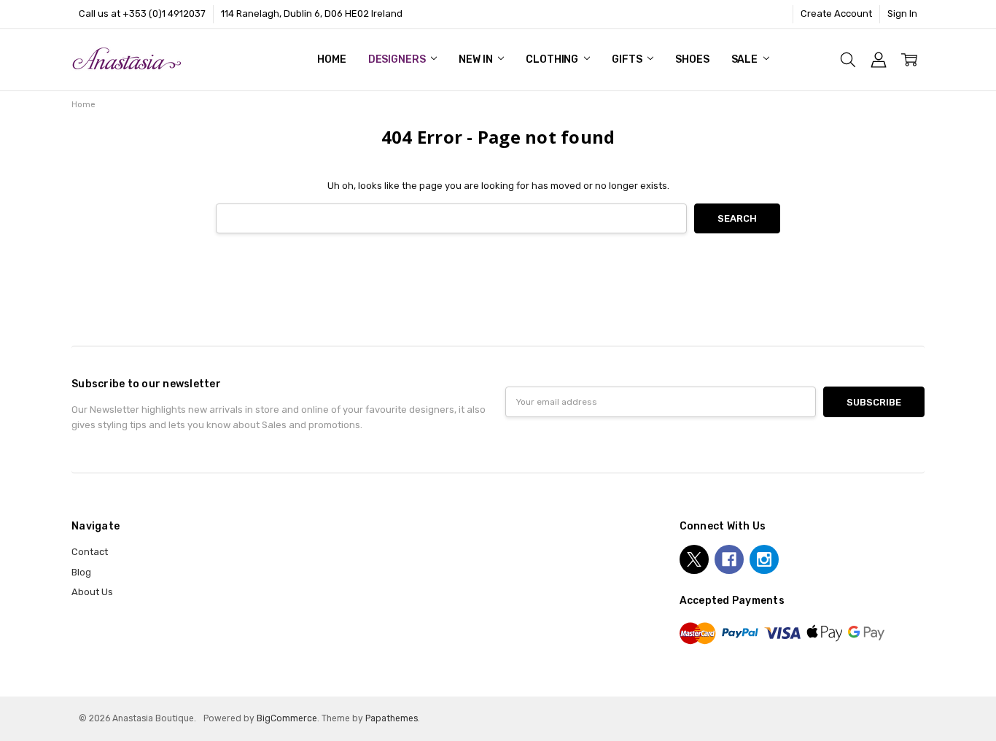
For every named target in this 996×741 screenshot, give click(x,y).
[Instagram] (764, 559)
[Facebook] (729, 559)
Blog (81, 572)
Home (331, 59)
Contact (89, 551)
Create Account (836, 13)
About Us (92, 591)
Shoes (692, 59)
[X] (694, 559)
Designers (398, 59)
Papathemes (391, 718)
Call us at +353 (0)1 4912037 (142, 13)
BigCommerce (287, 718)
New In (476, 59)
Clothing (553, 59)
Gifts (628, 59)
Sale (745, 59)
